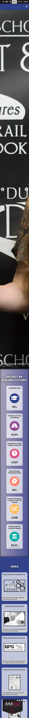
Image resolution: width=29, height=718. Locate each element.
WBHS (26, 2)
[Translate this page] (7, 2)
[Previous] (2, 189)
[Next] (26, 189)
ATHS (20, 2)
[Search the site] (10, 2)
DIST (14, 2)
